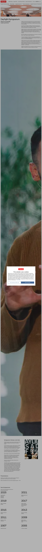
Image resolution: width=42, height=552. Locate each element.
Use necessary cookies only (14, 282)
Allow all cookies (27, 282)
